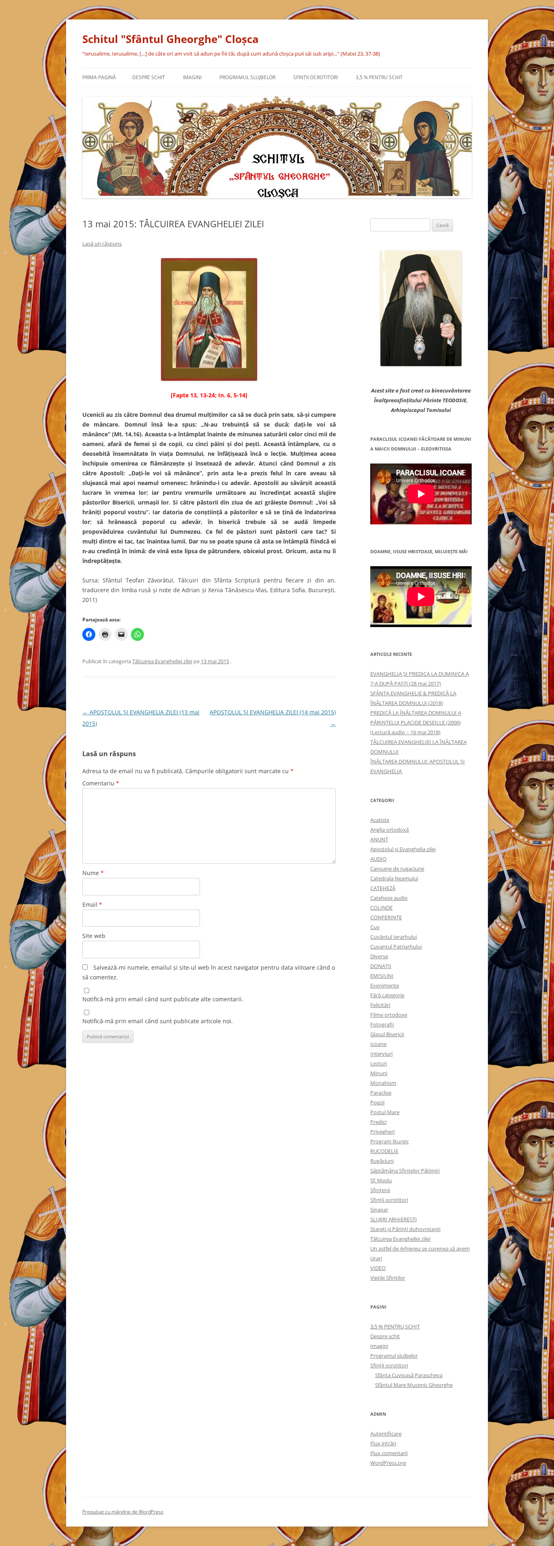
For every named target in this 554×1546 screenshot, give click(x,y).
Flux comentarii (389, 1453)
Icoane (378, 1044)
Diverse (379, 956)
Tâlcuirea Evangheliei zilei (162, 661)
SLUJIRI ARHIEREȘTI (393, 1219)
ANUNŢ (379, 839)
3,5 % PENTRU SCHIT (379, 77)
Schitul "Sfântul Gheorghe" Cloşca (170, 39)
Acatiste (379, 820)
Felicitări (380, 1005)
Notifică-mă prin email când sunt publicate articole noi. (157, 1021)
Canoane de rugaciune (397, 868)
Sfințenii (380, 1190)
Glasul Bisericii (387, 1034)
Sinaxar (379, 1209)
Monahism (383, 1083)
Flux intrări (383, 1443)
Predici (378, 1122)
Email (92, 904)
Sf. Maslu (381, 1180)
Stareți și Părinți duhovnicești (405, 1229)
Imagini (192, 77)
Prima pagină (99, 77)
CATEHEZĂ (382, 888)
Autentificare (386, 1433)
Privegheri (382, 1131)
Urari (376, 1258)
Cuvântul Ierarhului (393, 936)
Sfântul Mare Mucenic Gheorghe (414, 1385)
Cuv (375, 927)
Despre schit (148, 77)
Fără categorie (387, 995)
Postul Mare (384, 1112)
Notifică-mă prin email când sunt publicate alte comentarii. (162, 999)
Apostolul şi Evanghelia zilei (403, 849)
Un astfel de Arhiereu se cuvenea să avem (420, 1248)
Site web (93, 936)
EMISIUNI (381, 975)
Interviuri (381, 1053)
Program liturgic (389, 1141)
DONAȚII (380, 966)
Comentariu (100, 783)
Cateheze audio (389, 897)
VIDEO (378, 1268)
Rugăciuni (382, 1160)
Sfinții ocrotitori (389, 1199)
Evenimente (384, 985)
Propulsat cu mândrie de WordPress (122, 1511)
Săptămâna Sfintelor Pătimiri (405, 1170)
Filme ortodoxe (388, 1014)
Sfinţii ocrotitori (315, 77)
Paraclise (380, 1092)
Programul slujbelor (247, 77)
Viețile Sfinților (387, 1277)
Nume (93, 873)
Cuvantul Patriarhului (396, 946)
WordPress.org (388, 1462)
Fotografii (382, 1024)
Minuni (378, 1073)
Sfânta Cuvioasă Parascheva (408, 1375)
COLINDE (381, 907)
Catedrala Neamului (394, 878)
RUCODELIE (384, 1151)
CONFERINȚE (386, 917)
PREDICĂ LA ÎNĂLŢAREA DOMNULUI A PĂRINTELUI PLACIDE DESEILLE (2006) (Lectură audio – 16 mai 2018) (415, 722)
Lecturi (378, 1063)
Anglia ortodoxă (389, 829)
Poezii (377, 1102)
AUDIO (378, 858)
